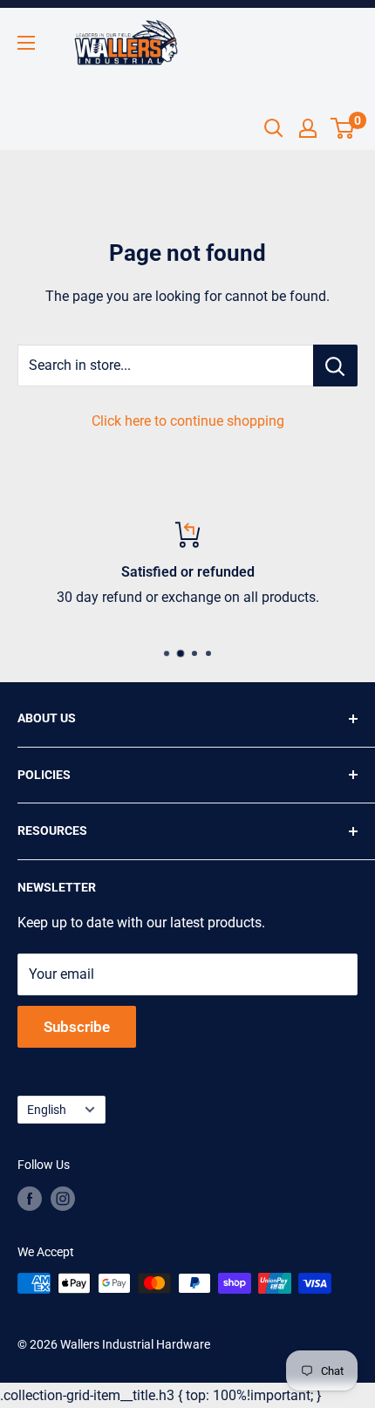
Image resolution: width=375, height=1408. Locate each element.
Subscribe (77, 1026)
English (46, 1110)
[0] (343, 128)
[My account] (308, 128)
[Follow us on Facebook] (29, 1198)
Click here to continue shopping (188, 421)
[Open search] (273, 128)
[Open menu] (26, 43)
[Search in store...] (335, 365)
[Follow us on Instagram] (63, 1198)
